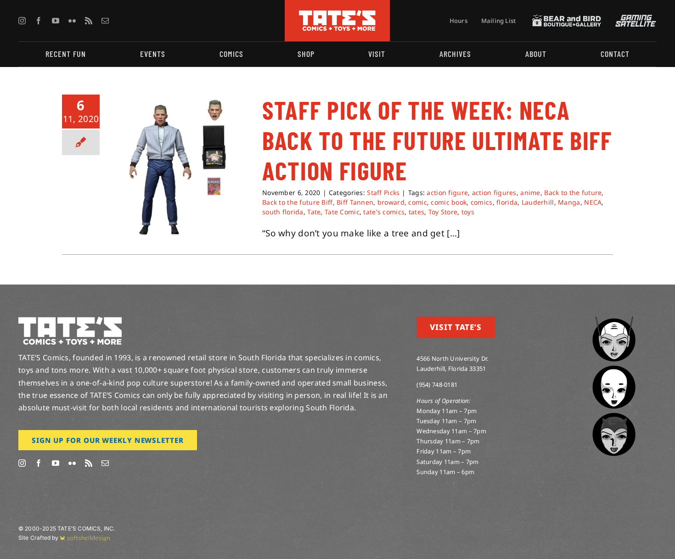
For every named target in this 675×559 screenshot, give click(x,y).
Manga (569, 202)
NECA (593, 202)
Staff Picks (383, 192)
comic (417, 202)
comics (482, 202)
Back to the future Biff (297, 202)
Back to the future (573, 192)
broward (391, 202)
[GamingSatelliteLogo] (634, 19)
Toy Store (443, 211)
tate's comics (384, 211)
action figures (494, 192)
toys (467, 211)
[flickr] (72, 20)
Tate (314, 211)
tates (416, 211)
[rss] (88, 20)
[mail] (105, 20)
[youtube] (55, 20)
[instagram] (22, 20)
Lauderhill (538, 202)
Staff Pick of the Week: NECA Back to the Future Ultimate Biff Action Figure (437, 140)
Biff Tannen (355, 202)
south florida (283, 211)
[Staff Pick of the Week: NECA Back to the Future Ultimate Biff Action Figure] (180, 168)
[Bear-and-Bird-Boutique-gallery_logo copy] (566, 19)
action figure (447, 192)
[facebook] (38, 20)
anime (530, 192)
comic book (449, 202)
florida (507, 202)
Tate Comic (342, 211)
